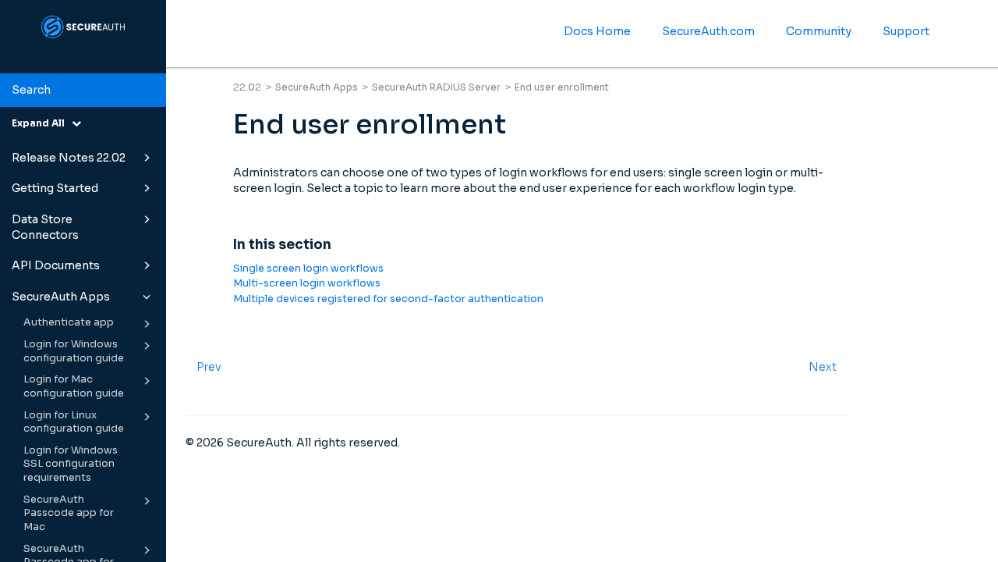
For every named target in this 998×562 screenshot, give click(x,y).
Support (906, 31)
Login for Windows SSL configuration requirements (70, 464)
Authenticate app (68, 322)
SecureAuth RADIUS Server (436, 87)
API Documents (56, 265)
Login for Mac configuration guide (73, 386)
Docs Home (597, 31)
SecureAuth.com (708, 31)
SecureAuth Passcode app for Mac (68, 513)
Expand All (42, 123)
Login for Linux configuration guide (73, 422)
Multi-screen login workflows (306, 283)
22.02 (247, 87)
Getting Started (55, 188)
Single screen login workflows (308, 268)
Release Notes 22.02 (69, 158)
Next (823, 367)
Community (818, 31)
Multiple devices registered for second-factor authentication (388, 299)
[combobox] (83, 90)
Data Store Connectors (45, 227)
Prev (208, 367)
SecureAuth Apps (61, 297)
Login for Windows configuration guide (73, 351)
